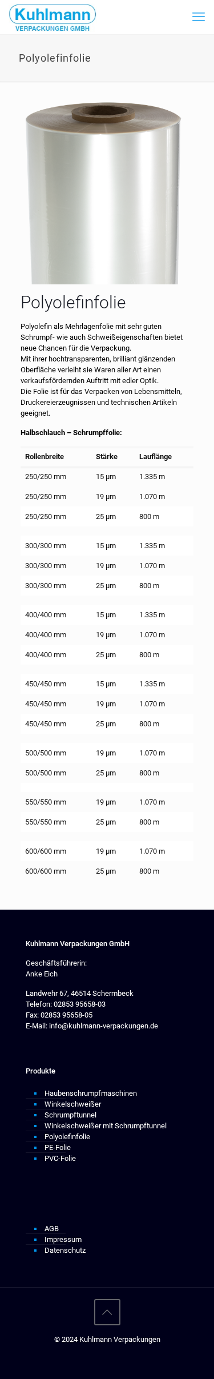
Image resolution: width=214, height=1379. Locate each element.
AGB (52, 1228)
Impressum (63, 1239)
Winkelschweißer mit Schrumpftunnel (106, 1125)
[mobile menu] (198, 17)
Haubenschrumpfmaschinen (91, 1093)
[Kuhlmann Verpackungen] (53, 17)
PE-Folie (58, 1147)
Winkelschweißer (73, 1104)
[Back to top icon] (107, 1312)
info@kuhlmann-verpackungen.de (102, 1026)
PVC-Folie (60, 1158)
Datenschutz (65, 1250)
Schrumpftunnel (70, 1115)
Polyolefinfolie (67, 1136)
